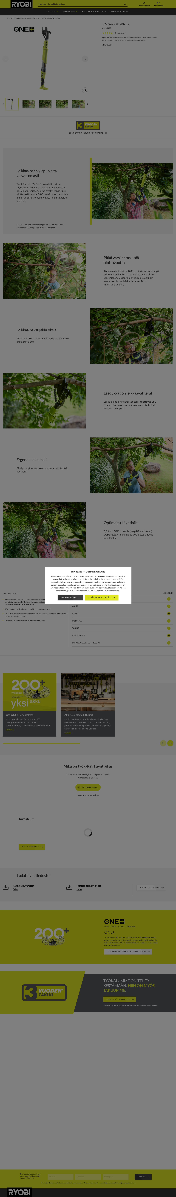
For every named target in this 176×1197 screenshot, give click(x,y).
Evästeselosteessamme (60, 588)
